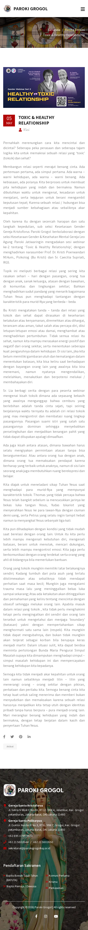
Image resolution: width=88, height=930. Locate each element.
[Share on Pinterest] (20, 736)
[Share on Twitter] (12, 736)
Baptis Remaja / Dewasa (21, 886)
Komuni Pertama (59, 875)
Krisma (53, 882)
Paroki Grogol (30, 9)
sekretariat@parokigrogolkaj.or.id (29, 848)
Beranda (54, 30)
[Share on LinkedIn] (29, 736)
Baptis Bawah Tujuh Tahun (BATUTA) (22, 878)
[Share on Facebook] (4, 736)
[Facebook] (36, 916)
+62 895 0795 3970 (20, 836)
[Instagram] (46, 916)
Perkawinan (56, 888)
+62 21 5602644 (18, 842)
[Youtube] (56, 916)
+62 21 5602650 (43, 842)
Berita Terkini (75, 30)
